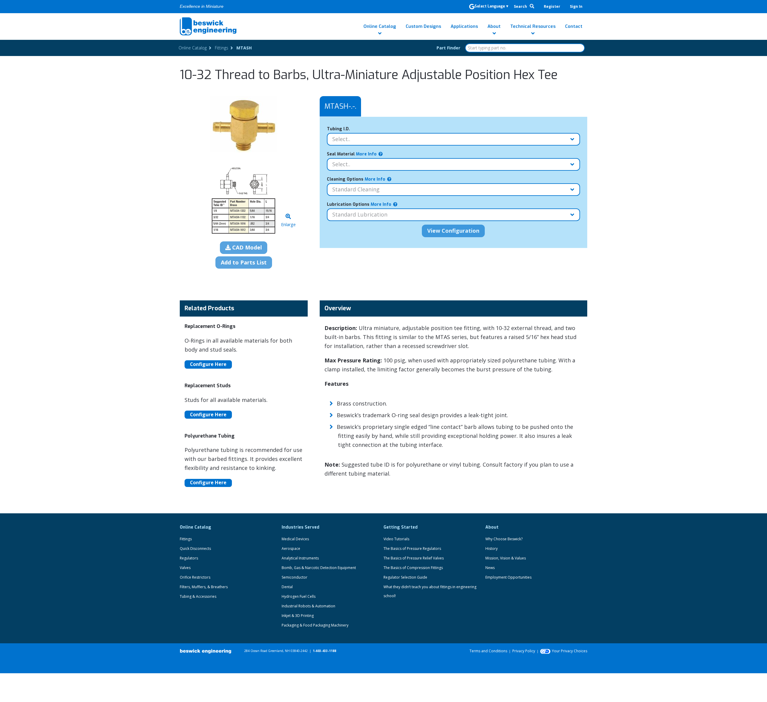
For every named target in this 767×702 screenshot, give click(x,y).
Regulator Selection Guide (405, 577)
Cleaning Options (356, 179)
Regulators (189, 558)
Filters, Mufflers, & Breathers (204, 586)
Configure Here (208, 364)
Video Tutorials (396, 538)
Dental (287, 586)
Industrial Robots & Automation (308, 606)
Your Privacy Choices (569, 650)
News (490, 567)
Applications (464, 26)
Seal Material (352, 154)
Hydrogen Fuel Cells (298, 596)
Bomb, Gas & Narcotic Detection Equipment (319, 567)
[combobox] (525, 47)
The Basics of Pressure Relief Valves (414, 558)
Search (521, 6)
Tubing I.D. (338, 129)
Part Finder (448, 48)
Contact (573, 26)
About (494, 26)
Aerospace (291, 548)
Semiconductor (294, 577)
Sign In (576, 6)
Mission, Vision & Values (505, 558)
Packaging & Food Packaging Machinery (315, 625)
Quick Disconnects (195, 548)
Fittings (186, 538)
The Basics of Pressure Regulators (412, 548)
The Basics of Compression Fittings (413, 567)
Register (552, 6)
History (491, 548)
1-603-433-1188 (324, 651)
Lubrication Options (359, 204)
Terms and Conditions (488, 650)
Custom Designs (423, 26)
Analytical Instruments (300, 558)
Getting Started (401, 527)
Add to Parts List (244, 262)
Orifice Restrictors (195, 577)
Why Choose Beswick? (504, 538)
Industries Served (300, 527)
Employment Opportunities (508, 577)
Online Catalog (379, 26)
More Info (366, 154)
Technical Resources (532, 26)
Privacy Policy (523, 650)
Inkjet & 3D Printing (298, 615)
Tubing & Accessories (198, 596)
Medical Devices (295, 538)
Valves (185, 567)
